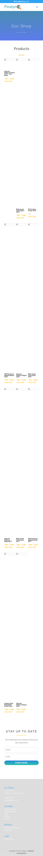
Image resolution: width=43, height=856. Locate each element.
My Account (8, 830)
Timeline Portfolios (10, 809)
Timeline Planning (10, 811)
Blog (5, 814)
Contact (6, 816)
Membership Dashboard (12, 828)
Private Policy (8, 839)
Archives (7, 819)
